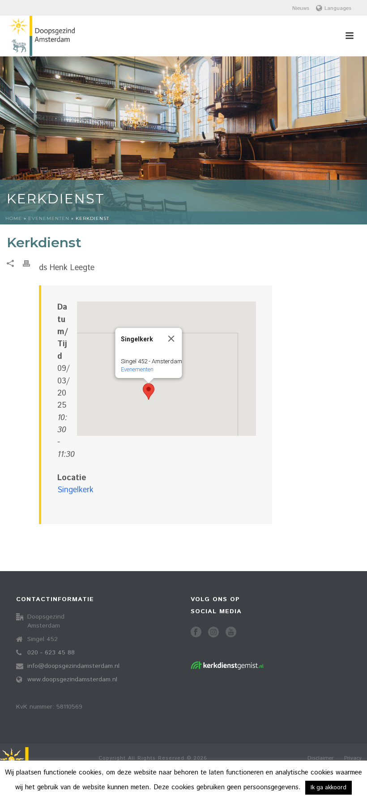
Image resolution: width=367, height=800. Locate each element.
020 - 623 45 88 (51, 653)
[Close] (171, 338)
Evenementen (48, 218)
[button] (148, 391)
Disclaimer (320, 758)
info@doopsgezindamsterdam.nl (73, 666)
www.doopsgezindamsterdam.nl (72, 679)
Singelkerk (75, 490)
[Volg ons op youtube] (231, 633)
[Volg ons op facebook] (196, 633)
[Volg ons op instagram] (213, 633)
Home (13, 218)
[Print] (31, 264)
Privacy (353, 758)
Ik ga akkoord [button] (328, 787)
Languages (337, 8)
